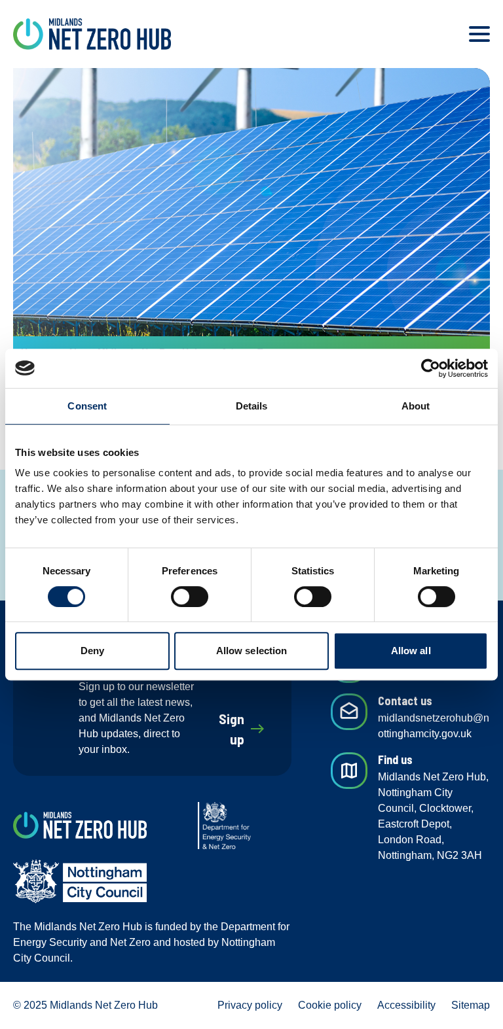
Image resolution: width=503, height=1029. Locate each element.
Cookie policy (330, 1005)
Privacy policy (249, 1005)
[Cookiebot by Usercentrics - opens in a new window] (430, 368)
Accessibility (406, 1005)
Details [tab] (252, 405)
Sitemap (470, 1005)
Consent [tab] (87, 405)
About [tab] (415, 405)
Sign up (242, 729)
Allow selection (252, 650)
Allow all (411, 650)
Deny (92, 650)
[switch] (189, 596)
